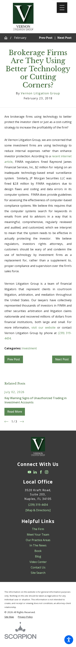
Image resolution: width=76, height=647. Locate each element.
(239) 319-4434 (38, 505)
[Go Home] (7, 37)
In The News (38, 545)
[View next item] (22, 422)
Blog (38, 556)
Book (38, 551)
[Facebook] (41, 472)
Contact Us (38, 567)
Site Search (38, 573)
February (20, 38)
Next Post (62, 359)
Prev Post (13, 359)
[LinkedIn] (35, 472)
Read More (14, 412)
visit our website (43, 327)
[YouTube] (29, 472)
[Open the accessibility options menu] (68, 639)
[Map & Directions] (38, 510)
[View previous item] (6, 422)
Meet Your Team (38, 534)
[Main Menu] (62, 7)
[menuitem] (38, 529)
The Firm (38, 529)
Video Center (38, 562)
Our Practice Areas (38, 540)
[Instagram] (46, 472)
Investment (29, 348)
